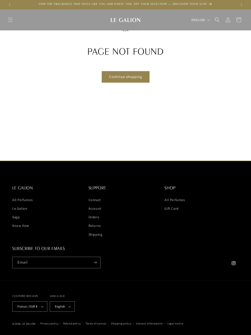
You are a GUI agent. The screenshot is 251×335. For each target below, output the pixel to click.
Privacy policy (49, 323)
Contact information (149, 323)
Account (94, 208)
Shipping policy (121, 323)
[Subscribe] (94, 262)
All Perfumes (22, 200)
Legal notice (175, 323)
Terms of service (96, 323)
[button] (10, 19)
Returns (94, 225)
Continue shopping (125, 76)
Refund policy (72, 323)
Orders (93, 217)
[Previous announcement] (9, 4)
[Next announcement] (241, 4)
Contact (94, 200)
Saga (16, 217)
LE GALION (29, 323)
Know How (20, 225)
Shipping (95, 234)
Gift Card (171, 208)
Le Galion (19, 208)
